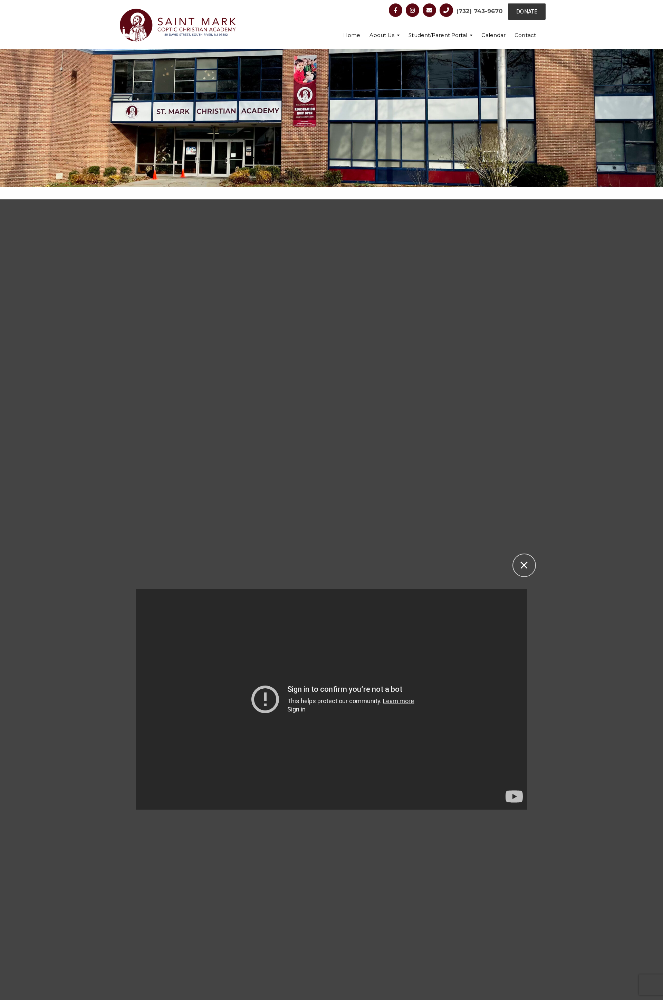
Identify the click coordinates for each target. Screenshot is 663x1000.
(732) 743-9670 (480, 11)
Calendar (493, 35)
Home (351, 35)
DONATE (526, 11)
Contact (525, 35)
